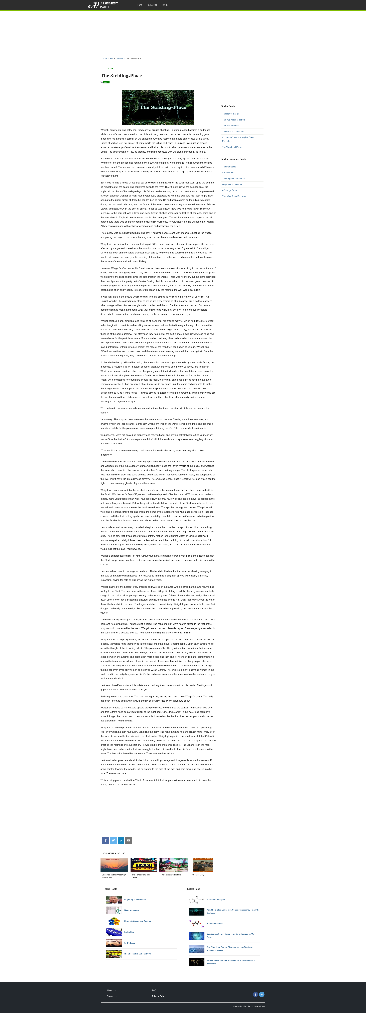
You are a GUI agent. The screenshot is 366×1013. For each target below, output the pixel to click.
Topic (165, 5)
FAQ (154, 990)
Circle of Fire (228, 172)
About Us (111, 990)
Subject (152, 5)
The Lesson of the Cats (233, 131)
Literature (108, 68)
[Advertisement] (183, 33)
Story (106, 82)
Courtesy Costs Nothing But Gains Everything (238, 139)
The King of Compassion (233, 178)
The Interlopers (229, 166)
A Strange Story (229, 190)
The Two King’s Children (233, 120)
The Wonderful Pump (232, 147)
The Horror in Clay (230, 113)
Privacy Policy (159, 996)
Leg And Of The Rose (232, 184)
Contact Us (112, 996)
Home (140, 5)
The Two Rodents (230, 125)
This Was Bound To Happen (235, 196)
